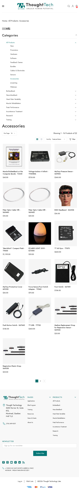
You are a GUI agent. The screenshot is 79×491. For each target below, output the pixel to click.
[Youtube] (11, 462)
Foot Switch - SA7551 (63, 287)
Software (13, 58)
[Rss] (23, 462)
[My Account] (72, 6)
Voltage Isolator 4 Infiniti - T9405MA (38, 172)
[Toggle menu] (3, 6)
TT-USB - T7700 (35, 325)
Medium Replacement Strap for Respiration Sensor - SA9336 (65, 327)
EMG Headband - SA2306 (64, 210)
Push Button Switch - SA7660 (14, 325)
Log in (20, 481)
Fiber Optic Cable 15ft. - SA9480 (12, 211)
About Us (30, 422)
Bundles (13, 67)
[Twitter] (15, 462)
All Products (10, 43)
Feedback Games (16, 62)
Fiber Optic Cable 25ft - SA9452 (37, 211)
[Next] (44, 381)
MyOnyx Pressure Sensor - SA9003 (64, 172)
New (12, 46)
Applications (31, 401)
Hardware (13, 54)
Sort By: (48, 139)
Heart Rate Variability (13, 99)
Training (9, 120)
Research (9, 116)
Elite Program (32, 405)
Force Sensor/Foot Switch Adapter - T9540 (38, 288)
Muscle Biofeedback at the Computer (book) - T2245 (13, 172)
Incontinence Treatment (14, 112)
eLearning (13, 83)
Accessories (14, 79)
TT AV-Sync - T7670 (62, 248)
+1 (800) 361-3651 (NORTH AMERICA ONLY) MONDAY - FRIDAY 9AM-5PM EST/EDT (19, 469)
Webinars (13, 87)
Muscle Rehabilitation (13, 103)
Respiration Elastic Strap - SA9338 (12, 367)
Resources (31, 414)
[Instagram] (7, 462)
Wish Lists (29, 481)
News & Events (32, 418)
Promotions (14, 50)
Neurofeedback (11, 95)
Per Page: (7, 133)
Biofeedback (10, 91)
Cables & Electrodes (17, 71)
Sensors (13, 75)
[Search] (68, 6)
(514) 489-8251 (11, 424)
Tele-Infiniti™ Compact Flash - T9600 (14, 249)
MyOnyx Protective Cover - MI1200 (13, 288)
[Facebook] (3, 462)
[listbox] (58, 139)
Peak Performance (12, 107)
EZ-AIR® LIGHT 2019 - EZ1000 (37, 249)
